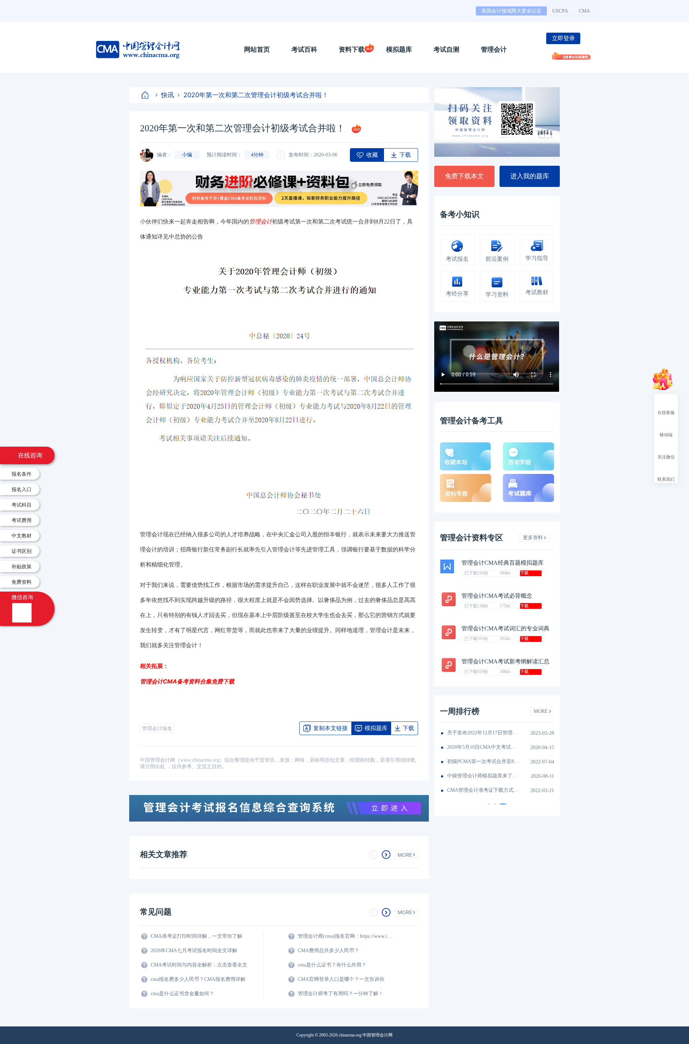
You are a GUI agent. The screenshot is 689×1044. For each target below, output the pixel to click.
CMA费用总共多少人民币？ (328, 950)
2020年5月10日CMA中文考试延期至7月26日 (483, 747)
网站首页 (257, 49)
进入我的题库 (529, 176)
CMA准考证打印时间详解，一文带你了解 (196, 936)
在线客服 (666, 412)
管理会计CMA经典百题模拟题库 (502, 563)
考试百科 (304, 49)
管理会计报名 (157, 728)
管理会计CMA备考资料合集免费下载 (187, 681)
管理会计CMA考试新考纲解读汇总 (505, 661)
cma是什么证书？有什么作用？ (332, 965)
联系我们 (666, 478)
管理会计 (494, 49)
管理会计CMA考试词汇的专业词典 (505, 628)
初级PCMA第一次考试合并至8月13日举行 (483, 761)
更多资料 (533, 537)
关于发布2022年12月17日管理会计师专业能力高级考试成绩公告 (483, 732)
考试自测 (446, 49)
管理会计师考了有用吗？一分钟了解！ (340, 993)
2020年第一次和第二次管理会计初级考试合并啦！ (255, 95)
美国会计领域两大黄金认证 (511, 11)
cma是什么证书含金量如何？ (182, 993)
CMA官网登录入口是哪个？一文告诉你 (341, 979)
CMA (584, 11)
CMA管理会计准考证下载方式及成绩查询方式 (483, 790)
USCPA (560, 11)
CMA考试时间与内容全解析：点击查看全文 (199, 965)
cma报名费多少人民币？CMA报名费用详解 (198, 979)
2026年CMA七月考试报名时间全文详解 (194, 950)
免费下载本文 (464, 176)
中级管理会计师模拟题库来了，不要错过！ (483, 776)
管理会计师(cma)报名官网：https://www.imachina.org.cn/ (346, 936)
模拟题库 (399, 49)
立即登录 (563, 38)
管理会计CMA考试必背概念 (496, 596)
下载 (524, 572)
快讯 (167, 95)
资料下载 (352, 49)
